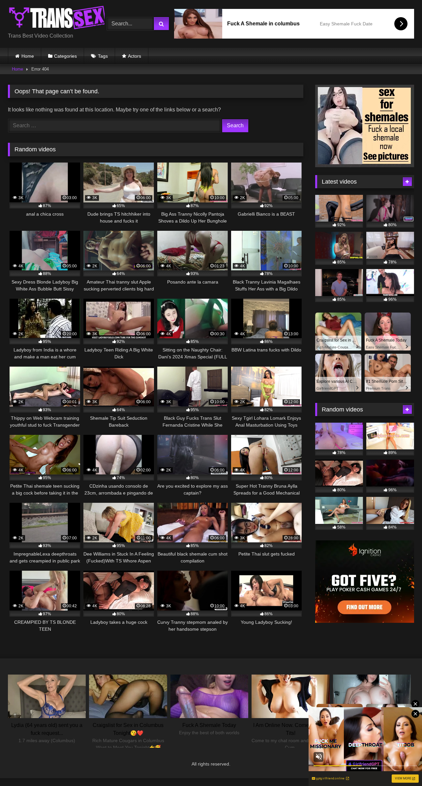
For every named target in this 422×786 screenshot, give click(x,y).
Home (27, 56)
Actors (134, 56)
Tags (103, 56)
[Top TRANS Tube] (57, 18)
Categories (65, 56)
